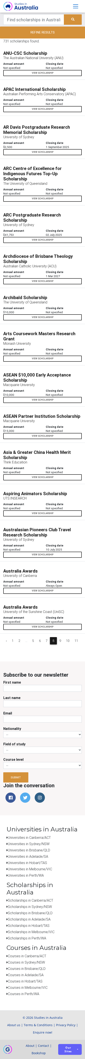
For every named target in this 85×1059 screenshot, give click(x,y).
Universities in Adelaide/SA (28, 856)
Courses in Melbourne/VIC (28, 987)
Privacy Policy (65, 1025)
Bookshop (39, 1053)
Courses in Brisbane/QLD (27, 968)
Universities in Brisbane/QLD (29, 850)
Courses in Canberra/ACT (27, 956)
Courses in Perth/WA (23, 994)
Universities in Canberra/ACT (29, 837)
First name (12, 682)
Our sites (68, 1049)
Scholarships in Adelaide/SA (29, 919)
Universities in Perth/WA (26, 875)
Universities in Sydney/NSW (28, 844)
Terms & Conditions (38, 1025)
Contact (43, 1046)
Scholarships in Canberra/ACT (30, 900)
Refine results (43, 32)
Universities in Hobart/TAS (27, 863)
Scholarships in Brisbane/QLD (30, 913)
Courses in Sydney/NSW (26, 962)
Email (7, 713)
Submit (16, 777)
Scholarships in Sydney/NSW (30, 906)
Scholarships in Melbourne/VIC (31, 932)
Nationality (12, 728)
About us (13, 1025)
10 (68, 641)
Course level (13, 759)
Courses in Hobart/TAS (25, 981)
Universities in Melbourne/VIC (30, 869)
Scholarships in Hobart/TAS (28, 925)
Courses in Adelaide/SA (26, 975)
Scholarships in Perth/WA (27, 938)
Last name (11, 698)
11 (76, 641)
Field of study (14, 744)
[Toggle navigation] (76, 6)
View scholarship (42, 73)
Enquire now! (42, 1032)
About (30, 1046)
